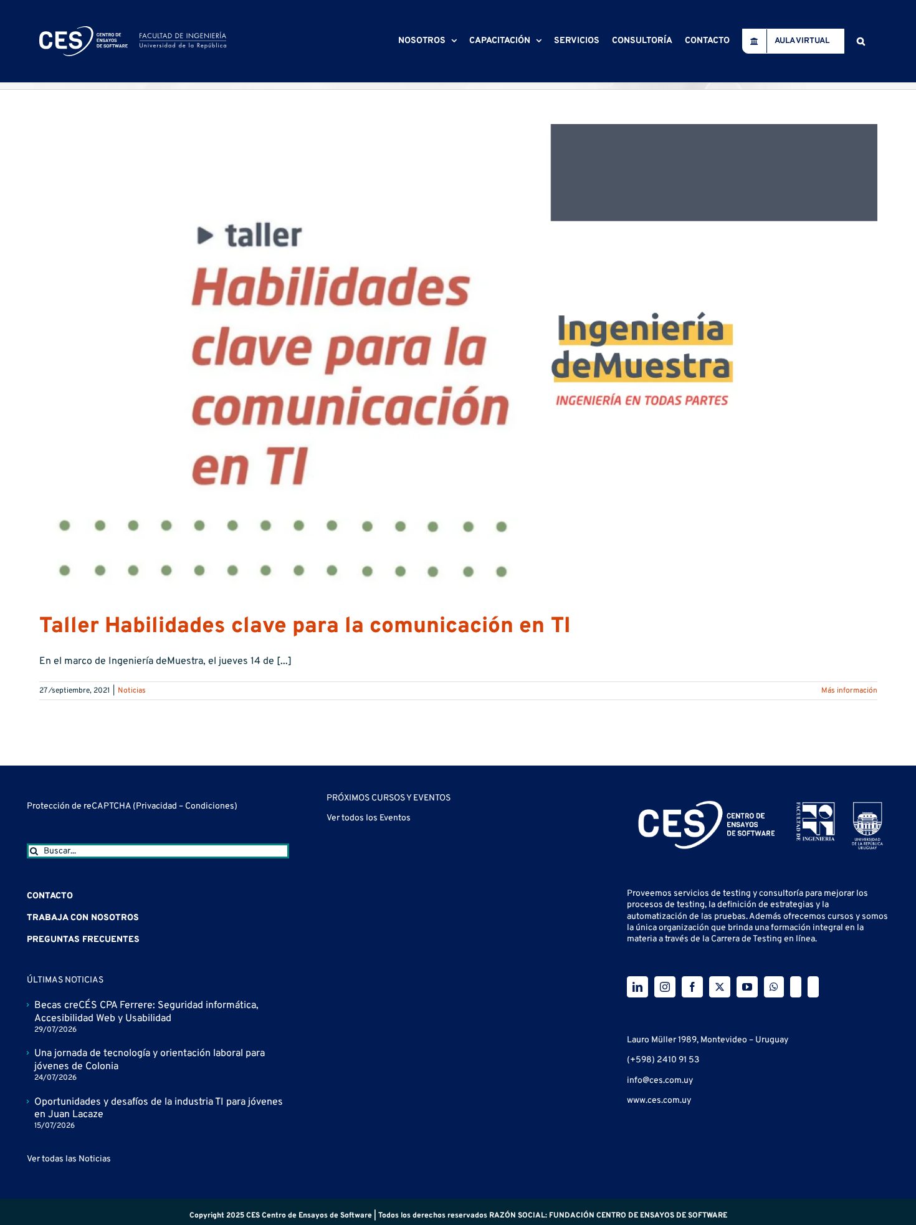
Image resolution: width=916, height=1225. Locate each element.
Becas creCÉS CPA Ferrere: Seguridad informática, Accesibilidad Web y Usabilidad (146, 1012)
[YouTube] (747, 986)
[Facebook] (692, 986)
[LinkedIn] (637, 986)
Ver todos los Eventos (369, 818)
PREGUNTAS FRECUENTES (83, 939)
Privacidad (157, 806)
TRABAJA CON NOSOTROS (83, 918)
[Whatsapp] (774, 986)
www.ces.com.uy (659, 1100)
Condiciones (209, 806)
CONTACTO (50, 896)
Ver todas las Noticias (69, 1159)
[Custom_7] (813, 986)
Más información (849, 691)
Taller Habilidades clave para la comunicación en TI (305, 626)
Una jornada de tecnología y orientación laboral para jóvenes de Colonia (149, 1060)
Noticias (132, 691)
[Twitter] (719, 986)
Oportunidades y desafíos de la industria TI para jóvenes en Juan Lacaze (158, 1109)
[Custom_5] (795, 986)
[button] (861, 41)
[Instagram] (664, 986)
